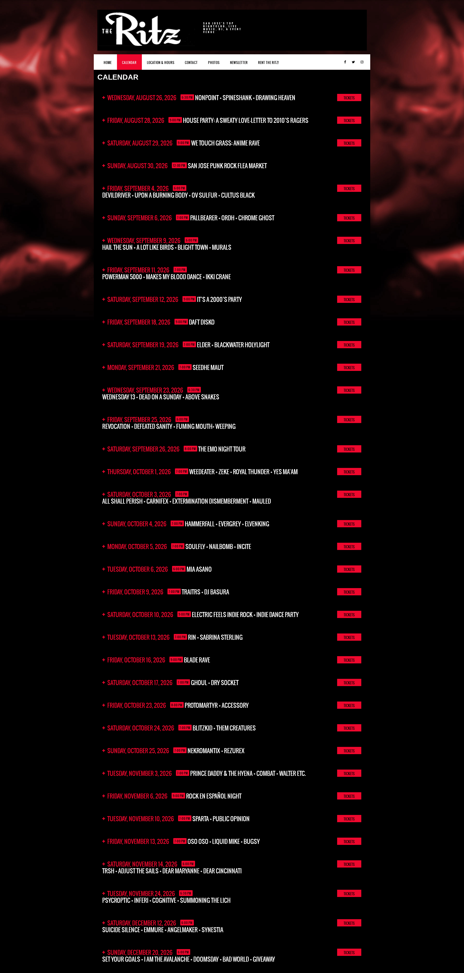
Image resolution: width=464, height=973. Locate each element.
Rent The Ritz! (268, 62)
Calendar (129, 62)
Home (108, 62)
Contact (191, 62)
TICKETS (349, 98)
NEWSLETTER (239, 62)
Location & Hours (160, 62)
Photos (214, 62)
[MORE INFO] (361, 165)
